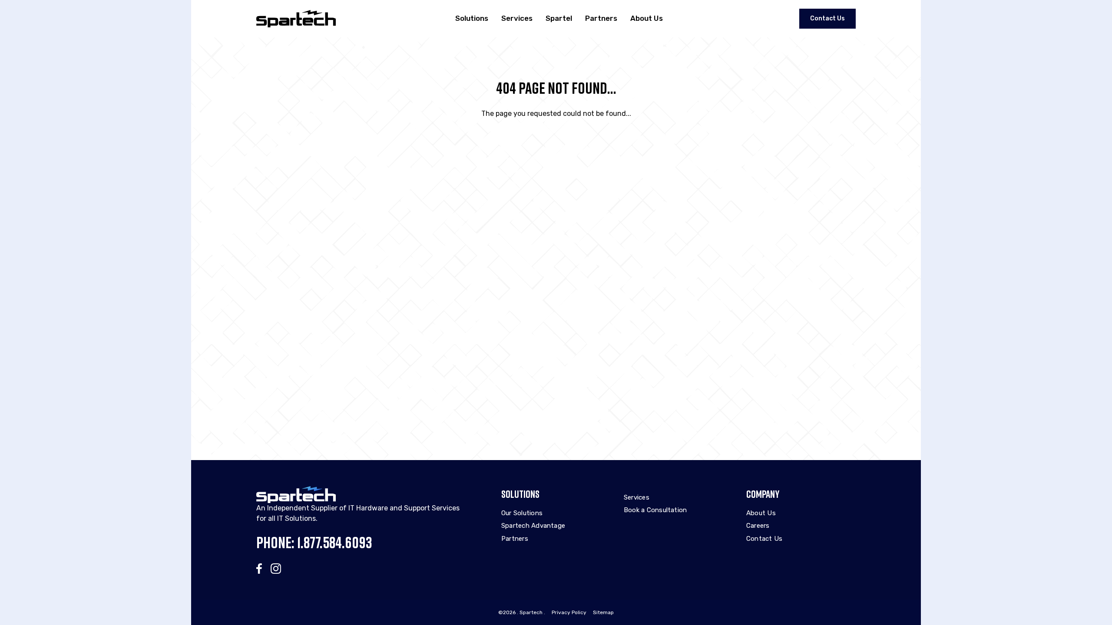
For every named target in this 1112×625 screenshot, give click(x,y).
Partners (601, 18)
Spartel (559, 18)
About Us (646, 18)
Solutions (471, 18)
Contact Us (827, 18)
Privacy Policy (569, 612)
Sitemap (603, 612)
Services (517, 18)
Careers (758, 526)
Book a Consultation (655, 510)
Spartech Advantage (533, 526)
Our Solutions (522, 513)
